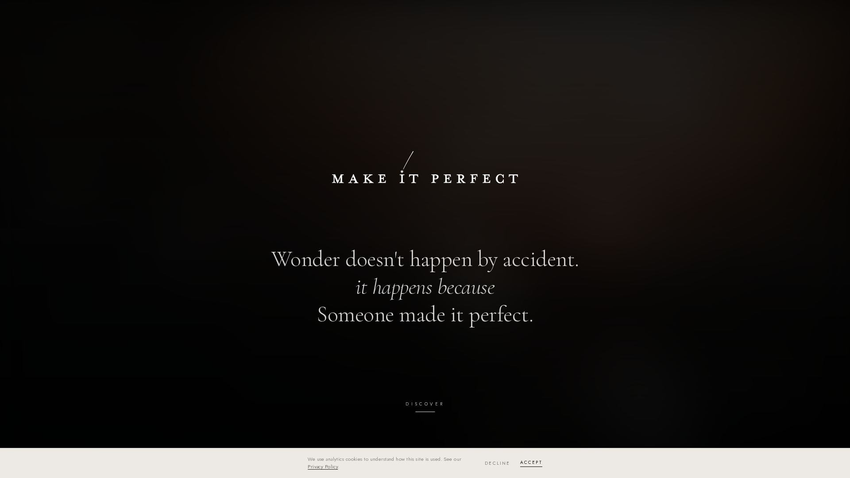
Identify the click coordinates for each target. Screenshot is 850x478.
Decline (497, 463)
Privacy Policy (323, 466)
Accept (531, 462)
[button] (425, 239)
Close (813, 15)
